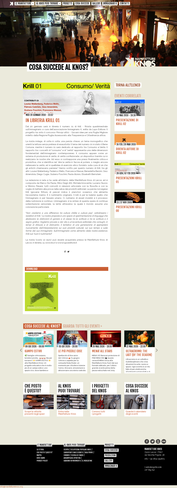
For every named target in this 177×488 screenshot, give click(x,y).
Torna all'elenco (128, 85)
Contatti (124, 3)
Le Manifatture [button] (23, 3)
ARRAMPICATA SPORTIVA (72, 458)
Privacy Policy (42, 461)
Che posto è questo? (45, 452)
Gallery (96, 3)
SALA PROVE (89, 452)
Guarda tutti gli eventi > (82, 326)
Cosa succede (82, 3)
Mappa (39, 455)
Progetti (67, 3)
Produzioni (110, 455)
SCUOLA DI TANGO (77, 455)
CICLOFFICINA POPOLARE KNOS (80, 449)
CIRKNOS (67, 455)
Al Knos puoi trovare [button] (47, 3)
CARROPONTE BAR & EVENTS (73, 452)
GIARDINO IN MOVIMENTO (72, 461)
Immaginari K (110, 3)
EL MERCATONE (87, 461)
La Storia (40, 449)
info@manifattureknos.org (11, 487)
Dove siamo (41, 458)
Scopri (66, 449)
